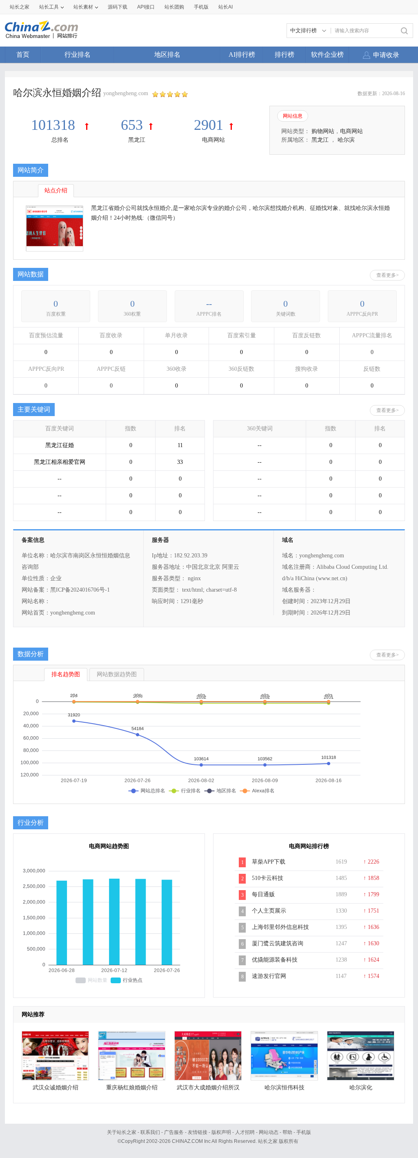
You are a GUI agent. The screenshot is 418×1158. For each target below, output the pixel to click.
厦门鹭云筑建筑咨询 (277, 943)
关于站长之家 (121, 1132)
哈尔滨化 (360, 1088)
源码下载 (117, 7)
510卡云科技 (267, 878)
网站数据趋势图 (117, 674)
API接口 (146, 7)
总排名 (60, 140)
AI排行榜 (242, 54)
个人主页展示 (269, 911)
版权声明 (221, 1132)
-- (209, 303)
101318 (55, 125)
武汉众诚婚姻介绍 (55, 1088)
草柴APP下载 (268, 862)
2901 (208, 125)
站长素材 (83, 7)
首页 (22, 54)
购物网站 (322, 131)
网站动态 (268, 1132)
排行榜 (284, 54)
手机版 (303, 1132)
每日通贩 (263, 894)
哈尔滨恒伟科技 (285, 1088)
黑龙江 (136, 140)
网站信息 (292, 116)
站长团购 (174, 7)
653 (132, 125)
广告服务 (174, 1132)
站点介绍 (55, 190)
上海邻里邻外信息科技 (280, 927)
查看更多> (387, 275)
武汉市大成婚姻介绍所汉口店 (208, 1090)
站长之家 (19, 7)
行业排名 (77, 54)
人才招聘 (245, 1132)
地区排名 (167, 54)
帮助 (287, 1132)
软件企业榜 (327, 54)
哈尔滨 (346, 140)
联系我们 (150, 1132)
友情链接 (197, 1132)
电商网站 (213, 140)
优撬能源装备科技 (275, 960)
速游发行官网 (269, 976)
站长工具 (49, 7)
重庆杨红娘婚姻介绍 (132, 1088)
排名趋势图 (65, 674)
